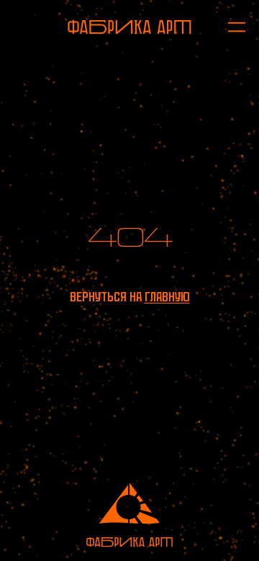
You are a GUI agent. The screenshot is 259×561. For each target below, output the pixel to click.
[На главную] (129, 27)
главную (167, 296)
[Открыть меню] (229, 27)
